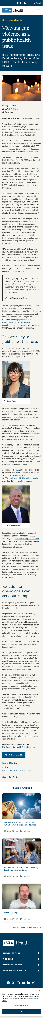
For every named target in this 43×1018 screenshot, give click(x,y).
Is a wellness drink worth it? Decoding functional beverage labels (21, 869)
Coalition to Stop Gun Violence (27, 538)
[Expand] (38, 953)
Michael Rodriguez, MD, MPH (14, 129)
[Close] (39, 990)
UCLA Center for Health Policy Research (18, 747)
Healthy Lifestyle (8, 770)
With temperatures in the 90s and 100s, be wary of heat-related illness (20, 823)
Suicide (31, 770)
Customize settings (21, 1005)
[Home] (3, 20)
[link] (10, 777)
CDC (17, 470)
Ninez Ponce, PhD (32, 171)
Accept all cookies (21, 1012)
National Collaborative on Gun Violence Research (21, 311)
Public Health (21, 770)
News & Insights (15, 20)
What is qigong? (11, 913)
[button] (22, 2)
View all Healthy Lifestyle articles (25, 927)
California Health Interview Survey (15, 322)
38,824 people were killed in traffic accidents (20, 478)
